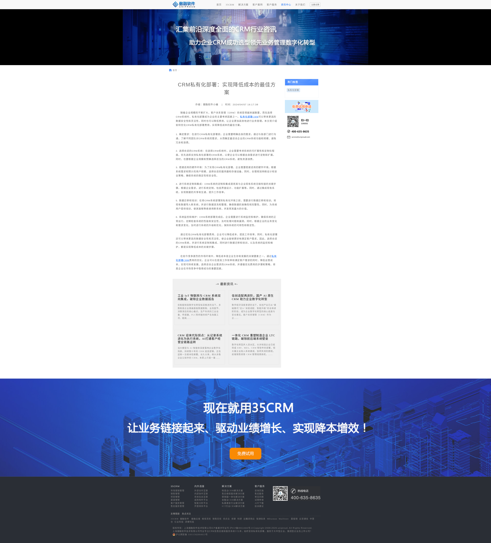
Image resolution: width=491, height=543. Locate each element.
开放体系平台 (201, 506)
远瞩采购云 (249, 519)
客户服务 (272, 4)
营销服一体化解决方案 (233, 497)
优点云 (226, 519)
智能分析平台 (201, 503)
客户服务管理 (177, 503)
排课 (233, 519)
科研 (239, 519)
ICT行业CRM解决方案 (233, 506)
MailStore (284, 519)
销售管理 (175, 494)
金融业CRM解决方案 (232, 500)
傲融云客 (195, 519)
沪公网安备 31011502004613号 (192, 534)
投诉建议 (259, 506)
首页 (219, 4)
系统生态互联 (201, 497)
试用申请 (259, 500)
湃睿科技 (189, 522)
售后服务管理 (177, 506)
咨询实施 (259, 491)
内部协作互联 (201, 494)
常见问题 (259, 497)
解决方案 (243, 4)
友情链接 (175, 514)
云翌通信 (303, 519)
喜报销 (294, 519)
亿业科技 (178, 522)
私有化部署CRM (249, 117)
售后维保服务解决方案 (233, 494)
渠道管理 (175, 500)
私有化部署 (293, 90)
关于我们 (300, 4)
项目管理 (175, 497)
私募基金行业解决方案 (233, 503)
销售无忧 (217, 519)
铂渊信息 (260, 519)
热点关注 (186, 514)
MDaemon (272, 519)
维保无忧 (206, 519)
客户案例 (258, 4)
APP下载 (259, 503)
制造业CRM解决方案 (232, 491)
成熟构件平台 (201, 500)
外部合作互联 (201, 491)
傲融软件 (184, 519)
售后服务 (259, 494)
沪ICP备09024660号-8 (241, 528)
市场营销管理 (177, 491)
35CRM (230, 4)
